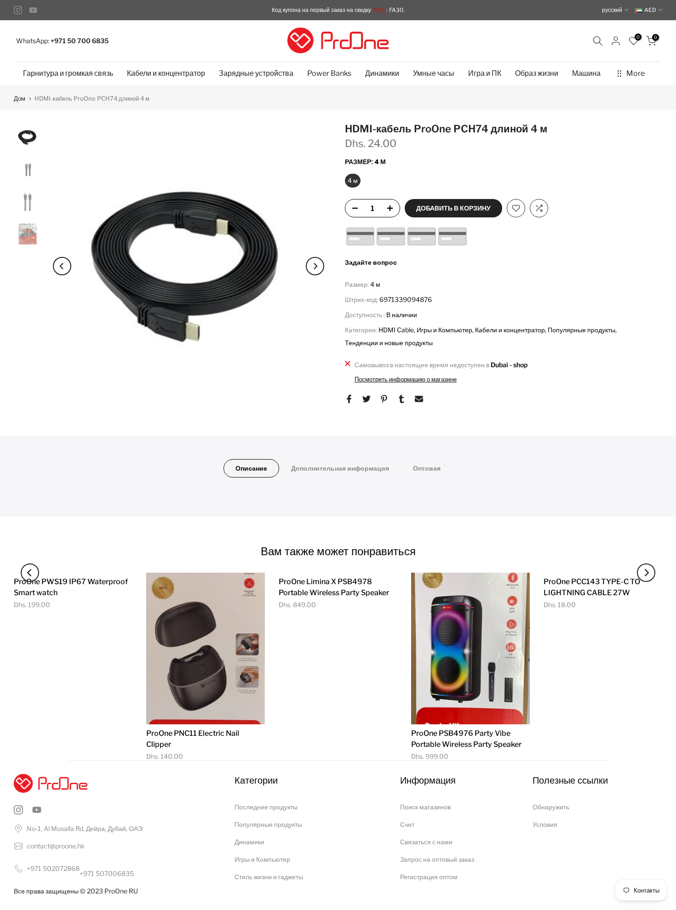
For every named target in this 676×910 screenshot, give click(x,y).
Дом (19, 99)
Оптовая (427, 468)
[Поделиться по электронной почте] (419, 399)
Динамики (382, 73)
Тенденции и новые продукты (389, 343)
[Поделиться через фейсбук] (349, 399)
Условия (545, 824)
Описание (251, 468)
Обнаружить (551, 807)
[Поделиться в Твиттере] (366, 399)
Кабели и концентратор (166, 73)
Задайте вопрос (371, 262)
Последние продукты (266, 807)
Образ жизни (536, 73)
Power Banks (329, 73)
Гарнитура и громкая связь (68, 73)
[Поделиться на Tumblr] (401, 399)
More (635, 73)
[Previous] (62, 266)
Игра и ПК (484, 73)
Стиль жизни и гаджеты (269, 877)
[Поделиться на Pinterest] (384, 399)
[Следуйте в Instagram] (18, 10)
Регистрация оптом (429, 877)
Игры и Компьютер (444, 330)
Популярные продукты (581, 330)
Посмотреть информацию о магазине (406, 379)
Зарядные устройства (256, 73)
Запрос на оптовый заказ (437, 859)
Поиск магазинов (425, 807)
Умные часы (433, 73)
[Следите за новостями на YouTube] (33, 10)
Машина (586, 73)
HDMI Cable (396, 330)
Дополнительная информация (340, 468)
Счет (407, 824)
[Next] (315, 266)
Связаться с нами (426, 842)
